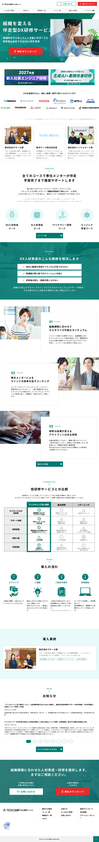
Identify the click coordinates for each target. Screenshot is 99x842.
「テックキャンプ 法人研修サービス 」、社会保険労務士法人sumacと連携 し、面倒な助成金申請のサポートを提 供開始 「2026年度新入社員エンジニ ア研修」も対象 (49, 706)
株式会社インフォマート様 (80, 147)
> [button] (64, 741)
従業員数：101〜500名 (48, 659)
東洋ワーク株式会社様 (46, 147)
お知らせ (26, 10)
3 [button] (40, 741)
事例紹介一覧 (41, 10)
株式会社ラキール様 (14, 147)
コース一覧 (57, 10)
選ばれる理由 (73, 10)
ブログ (44, 818)
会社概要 (83, 812)
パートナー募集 (90, 10)
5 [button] (52, 741)
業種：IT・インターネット (66, 659)
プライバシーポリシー (87, 816)
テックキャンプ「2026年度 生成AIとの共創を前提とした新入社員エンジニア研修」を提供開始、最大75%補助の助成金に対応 (45, 722)
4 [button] (46, 741)
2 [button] (34, 741)
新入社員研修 (82, 659)
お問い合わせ (68, 4)
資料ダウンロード (88, 4)
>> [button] (70, 741)
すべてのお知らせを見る (47, 749)
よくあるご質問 (9, 10)
